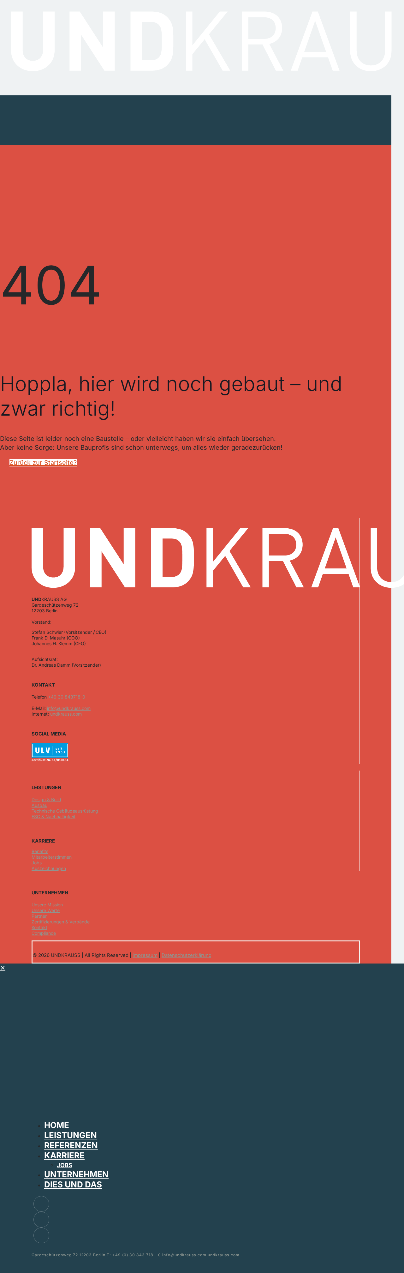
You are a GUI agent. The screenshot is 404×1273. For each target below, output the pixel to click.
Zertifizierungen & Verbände (61, 921)
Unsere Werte (46, 910)
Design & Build (46, 799)
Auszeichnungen (49, 868)
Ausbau (39, 805)
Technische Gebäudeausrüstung (65, 811)
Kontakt (39, 927)
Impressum (145, 955)
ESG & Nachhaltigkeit (53, 816)
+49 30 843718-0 (66, 697)
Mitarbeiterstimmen (52, 857)
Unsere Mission (47, 904)
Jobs (37, 862)
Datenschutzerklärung (186, 955)
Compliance (44, 933)
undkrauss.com (66, 714)
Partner (39, 916)
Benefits (40, 851)
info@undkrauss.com (69, 708)
